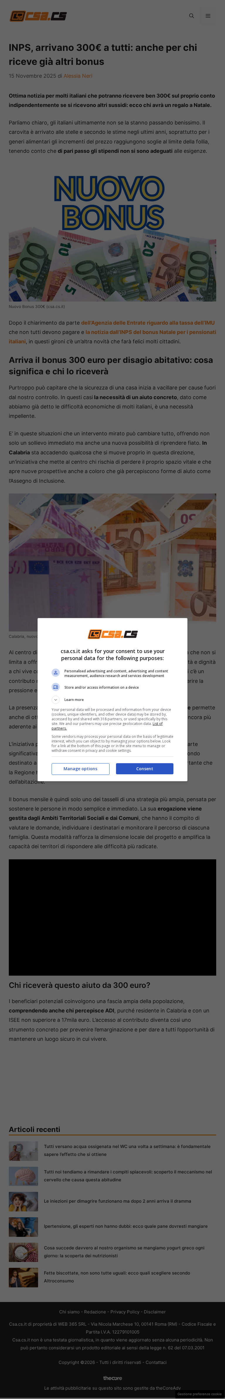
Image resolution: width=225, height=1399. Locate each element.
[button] (112, 700)
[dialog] (113, 699)
